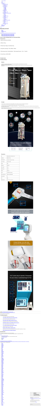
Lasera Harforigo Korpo (2, 341)
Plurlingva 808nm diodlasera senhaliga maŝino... (9, 327)
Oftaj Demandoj (3, 25)
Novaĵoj (2, 24)
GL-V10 (5, 12)
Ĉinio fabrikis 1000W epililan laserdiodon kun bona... (10, 320)
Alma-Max (5, 9)
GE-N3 (5, 10)
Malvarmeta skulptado (7, 341)
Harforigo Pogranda (23, 341)
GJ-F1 (4, 20)
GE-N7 (5, 11)
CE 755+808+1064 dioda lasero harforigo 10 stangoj (10, 325)
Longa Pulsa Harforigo (5, 5)
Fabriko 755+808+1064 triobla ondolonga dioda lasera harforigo (8, 312)
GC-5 (4, 22)
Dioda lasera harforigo (5, 6)
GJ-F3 (4, 21)
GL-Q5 (5, 18)
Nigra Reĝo (5, 19)
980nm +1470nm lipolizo (5, 23)
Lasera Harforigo (27, 341)
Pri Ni (2, 2)
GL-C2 (5, 14)
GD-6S (5, 16)
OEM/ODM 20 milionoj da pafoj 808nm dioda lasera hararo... (11, 322)
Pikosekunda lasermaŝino (5, 4)
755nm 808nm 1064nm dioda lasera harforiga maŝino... (10, 317)
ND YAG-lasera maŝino (5, 17)
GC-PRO (5, 15)
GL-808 (5, 7)
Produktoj (3, 3)
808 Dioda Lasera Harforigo (18, 341)
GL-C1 (5, 13)
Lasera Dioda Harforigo (12, 341)
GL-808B (5, 8)
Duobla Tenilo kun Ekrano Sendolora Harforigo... (9, 330)
